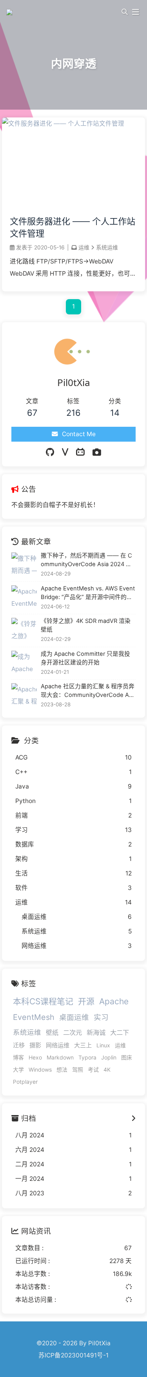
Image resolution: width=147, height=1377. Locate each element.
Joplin (108, 1057)
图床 (126, 1057)
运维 (83, 247)
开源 (86, 1001)
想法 (61, 1069)
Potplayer (25, 1081)
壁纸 (52, 1032)
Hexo (35, 1057)
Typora (87, 1057)
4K (107, 1069)
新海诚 (96, 1032)
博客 (18, 1057)
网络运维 (57, 1045)
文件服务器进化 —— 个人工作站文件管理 (72, 227)
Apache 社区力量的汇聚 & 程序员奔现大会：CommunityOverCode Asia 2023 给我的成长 (87, 691)
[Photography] (97, 452)
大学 (18, 1069)
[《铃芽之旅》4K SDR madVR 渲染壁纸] (24, 630)
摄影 (35, 1045)
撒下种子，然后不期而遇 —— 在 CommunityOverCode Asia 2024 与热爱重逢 (86, 560)
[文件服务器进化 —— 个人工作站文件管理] (63, 123)
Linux (103, 1045)
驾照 (77, 1069)
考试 (93, 1069)
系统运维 (107, 247)
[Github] (50, 452)
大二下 (119, 1032)
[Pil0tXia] (10, 11)
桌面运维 (74, 1017)
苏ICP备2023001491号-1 (73, 1355)
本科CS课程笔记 (43, 1001)
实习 (101, 1017)
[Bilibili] (80, 452)
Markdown (60, 1057)
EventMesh (33, 1017)
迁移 (19, 1045)
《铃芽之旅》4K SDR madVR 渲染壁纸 (86, 625)
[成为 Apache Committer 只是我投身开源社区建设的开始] (24, 663)
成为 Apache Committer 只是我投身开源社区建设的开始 (85, 658)
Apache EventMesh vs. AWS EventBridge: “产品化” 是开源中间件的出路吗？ (88, 593)
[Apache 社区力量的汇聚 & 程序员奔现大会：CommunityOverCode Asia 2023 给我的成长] (24, 696)
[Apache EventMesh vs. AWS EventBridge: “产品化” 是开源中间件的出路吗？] (24, 598)
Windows (40, 1069)
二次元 (72, 1032)
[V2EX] (65, 452)
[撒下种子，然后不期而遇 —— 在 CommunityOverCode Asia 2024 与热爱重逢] (24, 565)
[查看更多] (133, 1118)
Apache (114, 1001)
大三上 (83, 1045)
